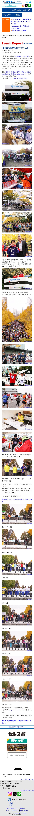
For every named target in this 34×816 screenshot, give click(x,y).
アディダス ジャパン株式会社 (18, 78)
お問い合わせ (24, 810)
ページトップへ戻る (28, 779)
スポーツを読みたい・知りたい (12, 781)
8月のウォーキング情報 (19, 30)
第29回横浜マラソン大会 (21, 56)
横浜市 (8, 72)
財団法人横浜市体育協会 (18, 72)
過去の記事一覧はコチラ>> (17, 727)
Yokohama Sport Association (20, 813)
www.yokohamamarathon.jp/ (16, 710)
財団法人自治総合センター (19, 74)
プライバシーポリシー (12, 810)
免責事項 (22, 808)
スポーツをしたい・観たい (10, 783)
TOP (7, 10)
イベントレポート (10, 35)
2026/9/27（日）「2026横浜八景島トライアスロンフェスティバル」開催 (21, 22)
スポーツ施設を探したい (9, 786)
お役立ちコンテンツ (8, 788)
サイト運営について (13, 808)
